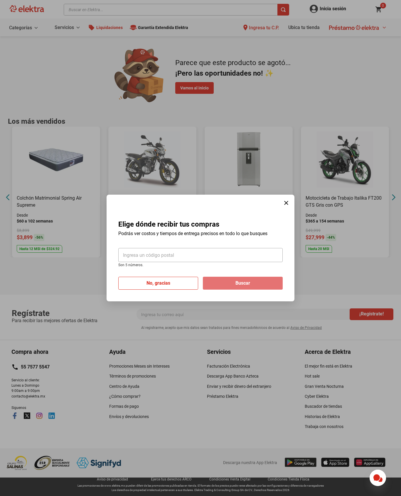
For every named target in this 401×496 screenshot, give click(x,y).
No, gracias (158, 283)
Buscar (242, 283)
